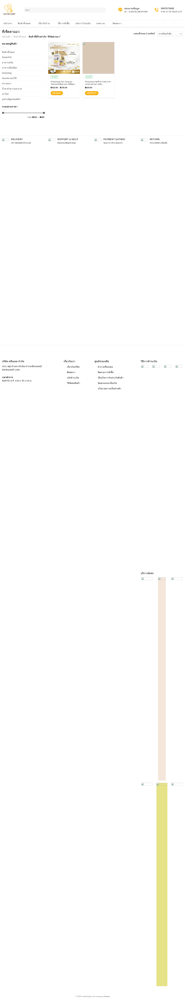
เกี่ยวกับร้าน (44, 23)
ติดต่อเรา (117, 23)
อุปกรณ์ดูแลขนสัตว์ (11, 99)
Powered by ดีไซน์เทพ (103, 996)
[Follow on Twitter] (11, 387)
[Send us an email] (14, 387)
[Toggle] (43, 62)
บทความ (100, 23)
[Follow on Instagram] (7, 387)
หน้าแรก (8, 23)
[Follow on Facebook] (4, 387)
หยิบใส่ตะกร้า (91, 93)
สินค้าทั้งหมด (24, 23)
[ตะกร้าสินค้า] (180, 23)
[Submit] (103, 10)
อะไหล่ (5, 94)
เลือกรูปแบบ (57, 93)
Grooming (7, 73)
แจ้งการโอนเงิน (83, 23)
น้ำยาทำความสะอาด (12, 89)
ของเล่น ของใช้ (9, 78)
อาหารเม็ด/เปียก (9, 68)
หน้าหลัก (6, 37)
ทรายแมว (6, 83)
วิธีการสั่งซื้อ (64, 23)
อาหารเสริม (7, 62)
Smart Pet (7, 57)
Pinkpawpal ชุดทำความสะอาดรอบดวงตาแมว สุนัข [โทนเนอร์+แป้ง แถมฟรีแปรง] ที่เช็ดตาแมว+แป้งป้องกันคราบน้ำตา (98, 83)
